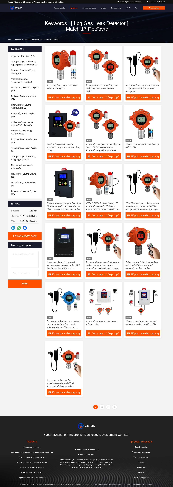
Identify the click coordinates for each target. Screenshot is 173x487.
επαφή (103, 8)
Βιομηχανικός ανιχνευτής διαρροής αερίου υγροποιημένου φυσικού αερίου (101, 88)
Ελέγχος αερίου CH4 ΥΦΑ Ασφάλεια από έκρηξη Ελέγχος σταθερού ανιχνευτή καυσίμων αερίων (142, 265)
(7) (21, 132)
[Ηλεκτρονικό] (24, 227)
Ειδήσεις (141, 462)
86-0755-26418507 (157, 2)
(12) (23, 56)
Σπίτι (10, 39)
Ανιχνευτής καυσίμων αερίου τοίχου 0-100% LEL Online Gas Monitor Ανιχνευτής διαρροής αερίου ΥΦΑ (103, 147)
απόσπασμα (154, 8)
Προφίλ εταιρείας (141, 447)
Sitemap (141, 472)
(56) (21, 80)
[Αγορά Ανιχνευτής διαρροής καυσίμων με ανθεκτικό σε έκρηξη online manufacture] (64, 65)
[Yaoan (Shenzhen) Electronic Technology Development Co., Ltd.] (16, 8)
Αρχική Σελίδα (59, 8)
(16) (23, 192)
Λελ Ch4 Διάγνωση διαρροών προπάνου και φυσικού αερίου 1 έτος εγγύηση (63, 147)
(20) (24, 140)
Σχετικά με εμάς (89, 8)
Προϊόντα (73, 8)
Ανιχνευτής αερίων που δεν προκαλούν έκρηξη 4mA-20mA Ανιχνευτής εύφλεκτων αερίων (60, 383)
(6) (22, 123)
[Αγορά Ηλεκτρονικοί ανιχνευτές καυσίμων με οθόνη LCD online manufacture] (143, 124)
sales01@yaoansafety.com (131, 2)
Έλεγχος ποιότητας (141, 457)
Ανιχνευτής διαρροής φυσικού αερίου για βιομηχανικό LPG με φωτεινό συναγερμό (142, 88)
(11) (24, 63)
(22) (25, 89)
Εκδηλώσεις (116, 8)
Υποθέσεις (141, 467)
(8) (23, 71)
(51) (23, 97)
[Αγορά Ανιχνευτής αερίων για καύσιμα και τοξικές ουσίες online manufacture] (103, 301)
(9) (22, 166)
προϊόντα (17, 39)
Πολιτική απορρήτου (141, 477)
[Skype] (13, 227)
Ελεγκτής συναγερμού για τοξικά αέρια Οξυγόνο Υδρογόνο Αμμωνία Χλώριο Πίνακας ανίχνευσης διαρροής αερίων (64, 206)
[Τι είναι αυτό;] (19, 227)
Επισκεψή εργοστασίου (141, 452)
